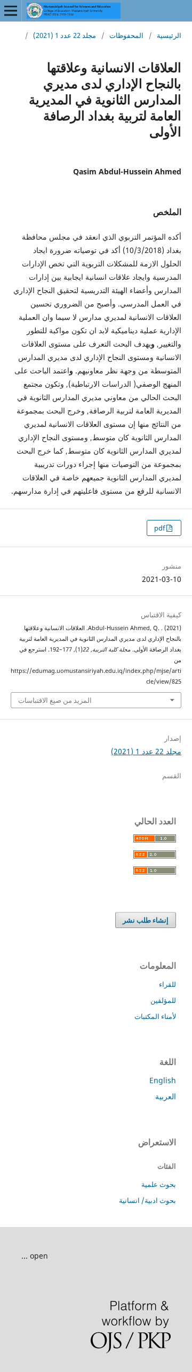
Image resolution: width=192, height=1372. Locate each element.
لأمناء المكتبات (155, 1016)
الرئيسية (169, 35)
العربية (165, 1096)
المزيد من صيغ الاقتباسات (55, 700)
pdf (160, 528)
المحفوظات (126, 35)
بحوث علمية (158, 1184)
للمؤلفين (163, 1000)
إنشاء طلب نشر (146, 920)
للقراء (167, 984)
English (162, 1080)
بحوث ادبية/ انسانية (147, 1200)
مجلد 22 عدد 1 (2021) (64, 35)
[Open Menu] (10, 10)
